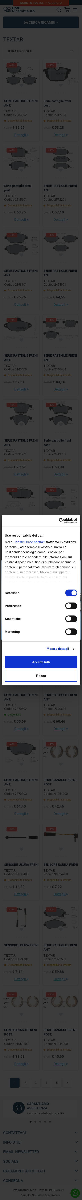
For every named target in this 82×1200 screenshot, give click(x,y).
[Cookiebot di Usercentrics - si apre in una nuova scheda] (59, 520)
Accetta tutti (41, 662)
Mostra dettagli (58, 648)
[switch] (71, 606)
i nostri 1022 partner (29, 542)
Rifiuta (41, 675)
